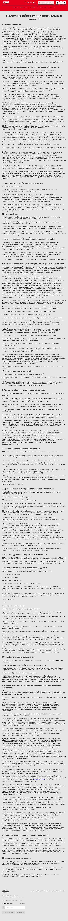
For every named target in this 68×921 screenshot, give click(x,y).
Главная (15, 8)
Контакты (52, 8)
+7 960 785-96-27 (30, 2)
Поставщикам (43, 8)
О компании (23, 8)
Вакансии (33, 8)
